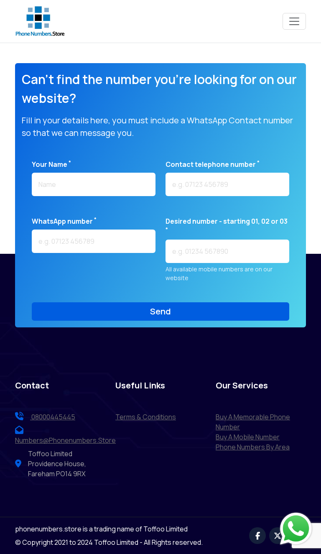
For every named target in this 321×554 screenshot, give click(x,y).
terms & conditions (145, 416)
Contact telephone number (213, 164)
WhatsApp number (64, 221)
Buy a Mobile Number (248, 437)
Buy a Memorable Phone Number (253, 421)
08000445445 (52, 416)
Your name (51, 164)
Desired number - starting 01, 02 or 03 (227, 225)
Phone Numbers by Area (253, 447)
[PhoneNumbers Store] (40, 21)
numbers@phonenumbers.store (65, 440)
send (160, 311)
